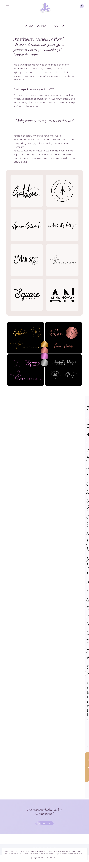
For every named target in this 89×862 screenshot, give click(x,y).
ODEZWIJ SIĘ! (44, 823)
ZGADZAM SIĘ (51, 858)
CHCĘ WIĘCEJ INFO (38, 858)
